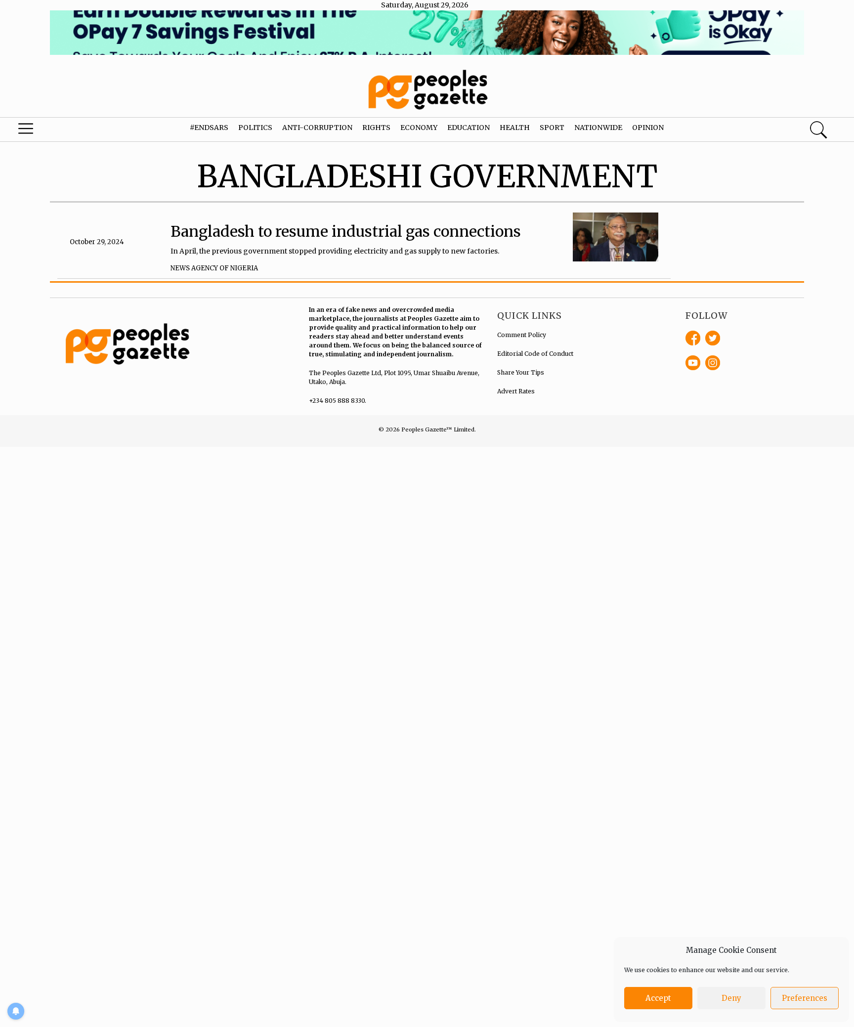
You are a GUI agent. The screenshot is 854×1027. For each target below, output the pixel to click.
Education (468, 127)
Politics (255, 127)
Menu (45, 131)
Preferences (804, 998)
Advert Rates (516, 391)
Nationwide (598, 127)
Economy (418, 127)
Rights (376, 127)
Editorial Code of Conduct (535, 353)
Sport (552, 127)
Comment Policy (521, 335)
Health (515, 127)
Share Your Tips (520, 372)
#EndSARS (209, 127)
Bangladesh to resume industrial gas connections (346, 231)
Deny (731, 998)
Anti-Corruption (317, 127)
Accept (658, 998)
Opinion (648, 127)
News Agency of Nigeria (214, 268)
